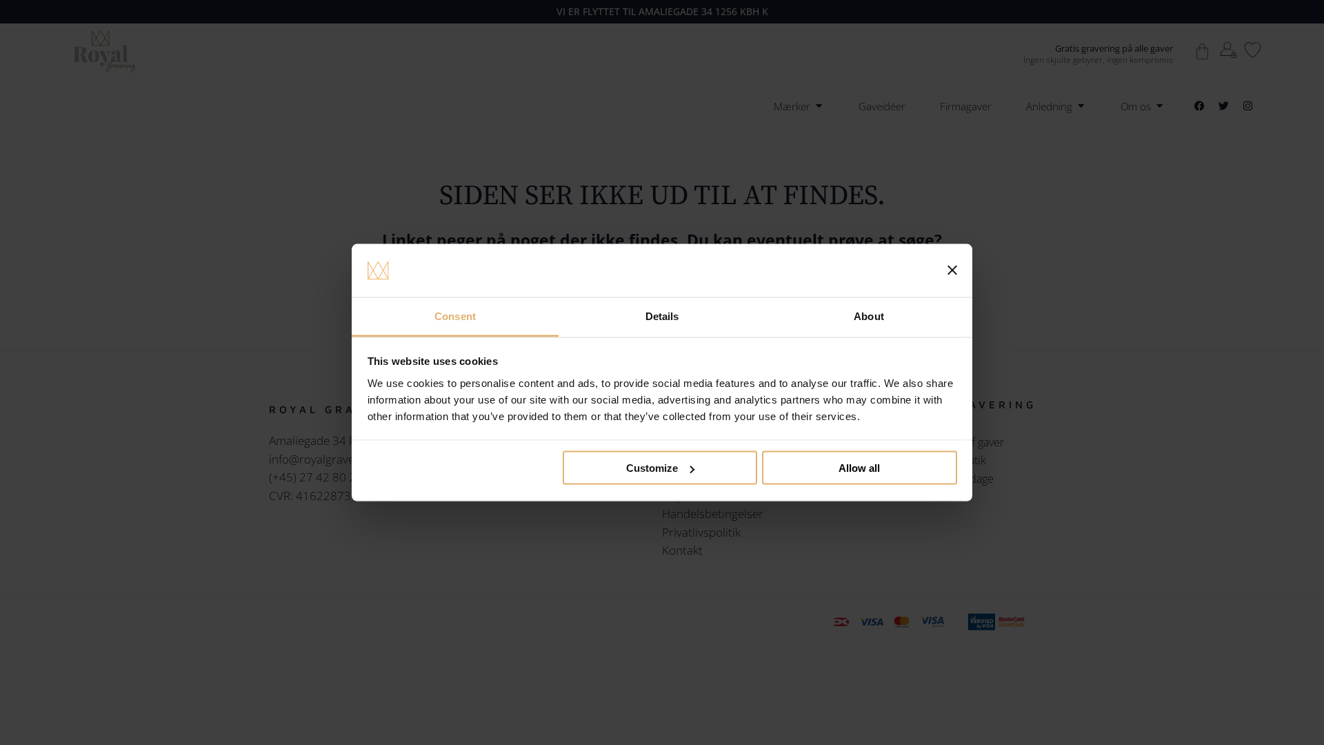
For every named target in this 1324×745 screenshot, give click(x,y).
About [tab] (869, 315)
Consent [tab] (455, 315)
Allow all (859, 468)
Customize (652, 468)
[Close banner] (952, 270)
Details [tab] (662, 315)
